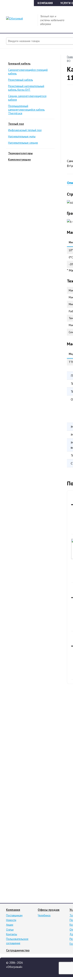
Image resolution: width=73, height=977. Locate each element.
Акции (9, 924)
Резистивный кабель (20, 80)
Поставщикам (14, 915)
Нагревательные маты (21, 136)
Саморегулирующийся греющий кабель (28, 71)
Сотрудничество (18, 950)
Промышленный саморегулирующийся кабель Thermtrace (26, 109)
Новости (11, 920)
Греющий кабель (19, 63)
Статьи (10, 929)
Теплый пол (16, 124)
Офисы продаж (48, 910)
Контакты (11, 934)
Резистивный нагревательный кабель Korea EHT (26, 88)
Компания (45, 3)
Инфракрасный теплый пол (25, 130)
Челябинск (44, 915)
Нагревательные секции (23, 142)
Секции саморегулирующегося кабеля (27, 97)
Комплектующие (19, 159)
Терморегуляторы (20, 153)
